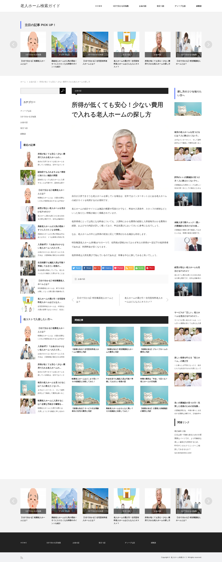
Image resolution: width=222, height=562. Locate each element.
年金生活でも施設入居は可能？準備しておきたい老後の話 (119, 380)
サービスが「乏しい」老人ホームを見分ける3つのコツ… (187, 314)
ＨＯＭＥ (98, 6)
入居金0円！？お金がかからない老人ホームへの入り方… (51, 246)
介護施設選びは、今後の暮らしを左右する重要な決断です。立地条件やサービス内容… (187, 413)
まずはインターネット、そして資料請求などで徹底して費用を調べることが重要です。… (51, 393)
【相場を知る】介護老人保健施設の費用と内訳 (153, 409)
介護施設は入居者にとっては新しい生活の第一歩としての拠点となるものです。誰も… (187, 188)
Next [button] (208, 44)
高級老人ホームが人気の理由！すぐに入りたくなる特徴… (51, 228)
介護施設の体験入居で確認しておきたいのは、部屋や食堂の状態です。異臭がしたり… (187, 233)
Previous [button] (13, 44)
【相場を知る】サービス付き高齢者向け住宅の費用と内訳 (85, 409)
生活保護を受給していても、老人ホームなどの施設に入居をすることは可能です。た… (51, 273)
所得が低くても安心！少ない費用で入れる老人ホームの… (51, 155)
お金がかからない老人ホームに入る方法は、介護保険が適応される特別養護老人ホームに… (51, 255)
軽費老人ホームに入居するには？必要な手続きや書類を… (50, 402)
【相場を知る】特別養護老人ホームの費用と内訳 (119, 350)
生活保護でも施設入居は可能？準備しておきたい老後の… (51, 264)
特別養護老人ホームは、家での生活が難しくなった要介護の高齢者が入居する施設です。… (51, 291)
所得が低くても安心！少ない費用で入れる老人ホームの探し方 (157, 62)
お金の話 (142, 6)
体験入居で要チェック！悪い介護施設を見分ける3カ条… (187, 224)
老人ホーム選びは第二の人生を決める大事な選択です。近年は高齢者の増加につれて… (51, 219)
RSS (21, 557)
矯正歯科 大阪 (180, 431)
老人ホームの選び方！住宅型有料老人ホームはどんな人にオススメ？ (126, 64)
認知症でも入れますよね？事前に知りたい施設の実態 (51, 174)
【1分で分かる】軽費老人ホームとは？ (32, 62)
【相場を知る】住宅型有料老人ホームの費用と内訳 (85, 350)
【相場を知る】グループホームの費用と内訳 (153, 350)
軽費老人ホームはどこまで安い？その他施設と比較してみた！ (85, 380)
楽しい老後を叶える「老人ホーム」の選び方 (187, 359)
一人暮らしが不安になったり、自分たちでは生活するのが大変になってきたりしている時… (187, 368)
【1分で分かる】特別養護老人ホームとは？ (188, 62)
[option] (35, 48)
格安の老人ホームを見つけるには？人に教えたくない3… (51, 384)
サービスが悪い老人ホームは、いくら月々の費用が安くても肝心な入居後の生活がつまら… (187, 323)
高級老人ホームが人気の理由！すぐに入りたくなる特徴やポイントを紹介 (64, 64)
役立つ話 (160, 6)
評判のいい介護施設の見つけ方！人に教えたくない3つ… (187, 179)
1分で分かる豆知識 (121, 6)
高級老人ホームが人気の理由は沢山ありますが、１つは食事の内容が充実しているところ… (51, 237)
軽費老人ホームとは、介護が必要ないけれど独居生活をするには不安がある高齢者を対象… (51, 201)
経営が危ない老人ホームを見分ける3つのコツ (51, 210)
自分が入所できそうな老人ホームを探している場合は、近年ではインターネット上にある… (51, 165)
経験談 (199, 6)
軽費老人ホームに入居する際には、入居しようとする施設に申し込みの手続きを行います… (51, 411)
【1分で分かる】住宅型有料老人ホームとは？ (95, 62)
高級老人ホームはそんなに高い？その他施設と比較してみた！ (119, 409)
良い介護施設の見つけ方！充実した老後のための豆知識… (187, 404)
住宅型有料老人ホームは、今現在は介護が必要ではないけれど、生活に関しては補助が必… (51, 309)
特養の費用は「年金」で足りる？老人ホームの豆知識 (153, 380)
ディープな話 (180, 6)
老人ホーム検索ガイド (40, 6)
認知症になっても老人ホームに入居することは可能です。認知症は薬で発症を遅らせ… (51, 183)
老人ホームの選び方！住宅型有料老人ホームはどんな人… (51, 300)
